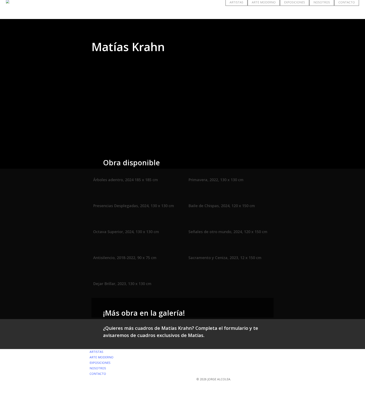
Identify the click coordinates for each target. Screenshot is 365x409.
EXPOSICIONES (100, 363)
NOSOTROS (98, 368)
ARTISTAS (96, 352)
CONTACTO (98, 374)
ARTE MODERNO (101, 357)
